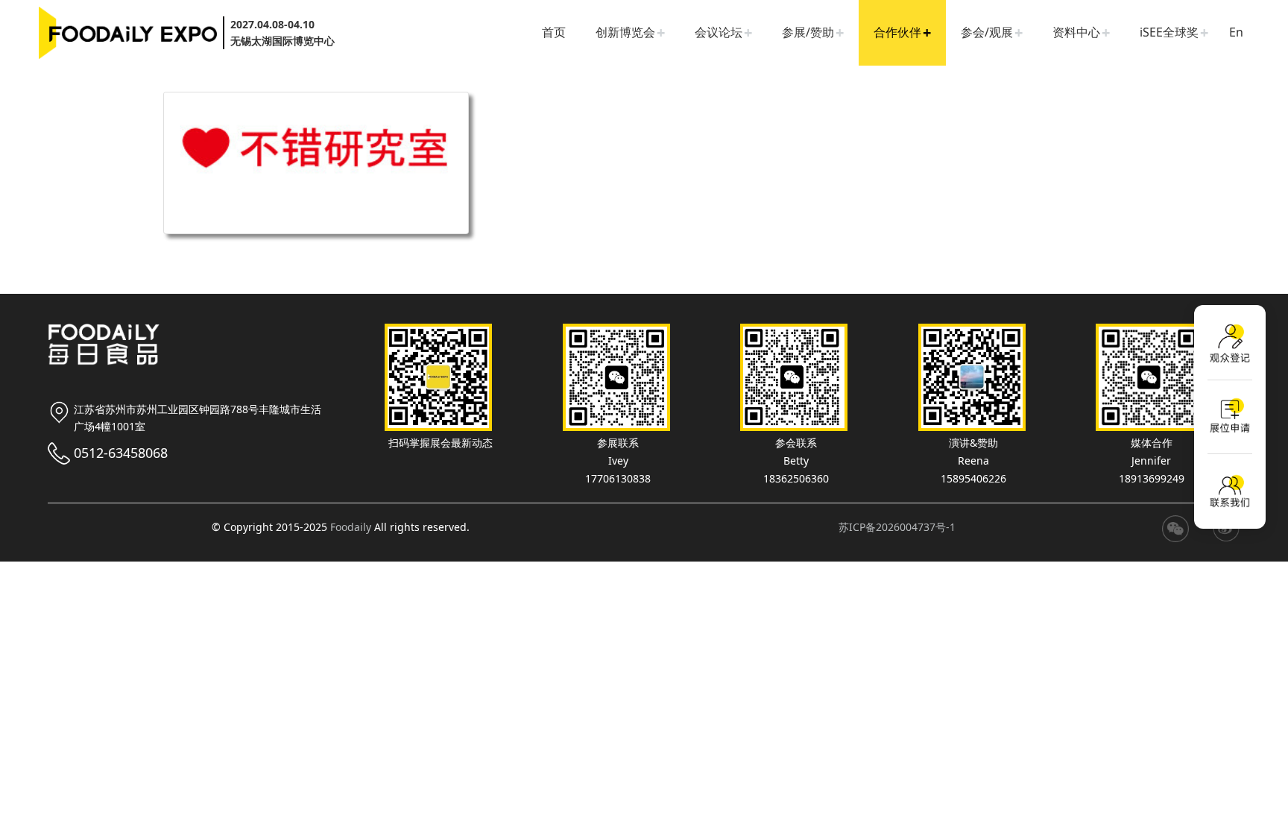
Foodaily (350, 527)
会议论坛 (718, 32)
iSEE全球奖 (1169, 32)
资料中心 (1076, 32)
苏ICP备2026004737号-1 (897, 527)
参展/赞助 (808, 32)
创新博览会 (625, 32)
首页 (554, 32)
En (1236, 32)
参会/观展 (987, 32)
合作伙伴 (897, 32)
